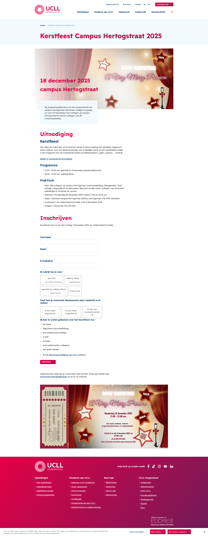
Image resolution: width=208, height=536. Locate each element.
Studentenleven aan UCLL (83, 503)
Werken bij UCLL (112, 4)
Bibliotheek (111, 482)
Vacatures (110, 486)
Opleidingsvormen (45, 491)
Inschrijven (163, 5)
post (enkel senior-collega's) (56, 345)
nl (145, 4)
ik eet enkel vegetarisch (50, 312)
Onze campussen (79, 486)
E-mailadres (46, 261)
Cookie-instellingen (136, 532)
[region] (104, 532)
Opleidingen (83, 12)
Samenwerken (158, 12)
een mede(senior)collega (54, 332)
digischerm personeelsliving (56, 328)
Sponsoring (111, 495)
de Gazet (47, 324)
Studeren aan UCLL (103, 12)
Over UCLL (127, 4)
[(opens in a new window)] (148, 466)
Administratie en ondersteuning (86, 507)
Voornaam (45, 237)
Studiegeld (76, 499)
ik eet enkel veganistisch (71, 312)
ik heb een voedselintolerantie (92, 312)
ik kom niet (75, 291)
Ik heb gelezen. (64, 355)
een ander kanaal (50, 349)
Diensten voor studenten (83, 482)
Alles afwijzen (156, 532)
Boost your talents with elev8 (162, 524)
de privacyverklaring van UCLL (63, 355)
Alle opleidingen (44, 482)
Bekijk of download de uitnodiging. (56, 159)
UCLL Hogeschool (148, 477)
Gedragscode (147, 499)
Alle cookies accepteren (178, 532)
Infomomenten (78, 491)
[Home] (47, 10)
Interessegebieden (45, 495)
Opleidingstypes (44, 486)
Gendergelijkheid (148, 495)
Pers (143, 507)
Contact (138, 4)
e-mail (45, 337)
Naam (43, 249)
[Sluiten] (204, 532)
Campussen (124, 12)
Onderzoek (140, 12)
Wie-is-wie (111, 491)
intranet (46, 341)
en (149, 4)
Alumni (144, 503)
